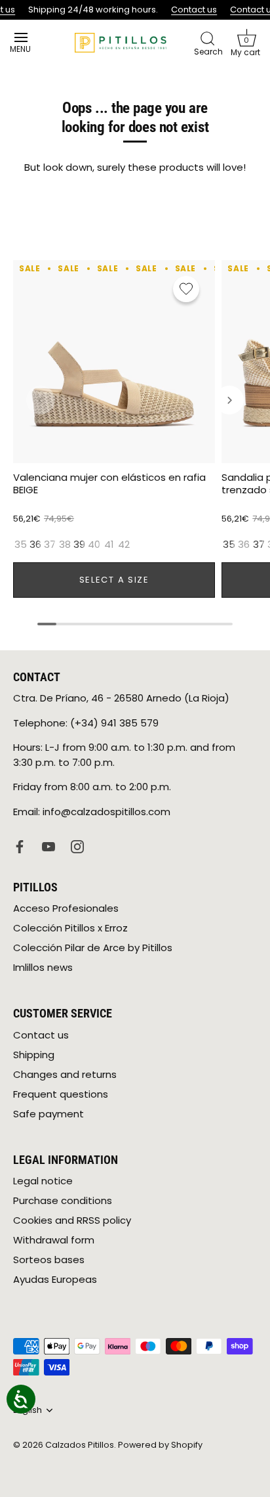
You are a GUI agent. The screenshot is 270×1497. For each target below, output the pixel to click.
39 (79, 544)
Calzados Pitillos (79, 1444)
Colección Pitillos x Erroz (70, 928)
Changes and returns (65, 1074)
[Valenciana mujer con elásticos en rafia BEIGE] (114, 361)
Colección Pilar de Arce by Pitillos (92, 947)
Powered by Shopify (160, 1444)
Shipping (33, 1054)
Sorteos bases (49, 1259)
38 (65, 544)
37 (50, 544)
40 (94, 544)
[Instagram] (77, 846)
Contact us (193, 9)
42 (124, 544)
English (27, 1410)
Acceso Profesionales (66, 908)
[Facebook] (19, 846)
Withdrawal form (53, 1240)
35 (20, 544)
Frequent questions (60, 1094)
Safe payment (48, 1114)
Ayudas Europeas (55, 1279)
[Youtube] (48, 846)
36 (35, 544)
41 (109, 544)
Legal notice (43, 1181)
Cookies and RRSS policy (72, 1220)
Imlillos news (43, 967)
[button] (246, 42)
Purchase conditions (62, 1200)
